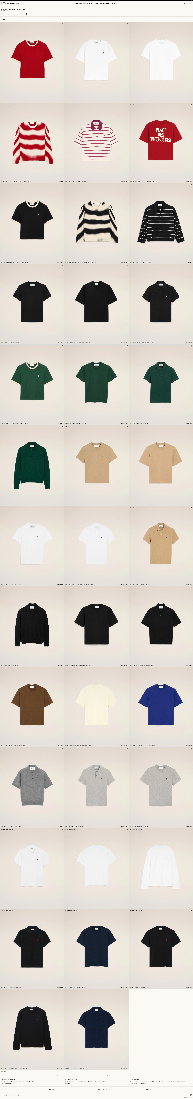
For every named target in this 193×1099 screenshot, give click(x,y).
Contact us (67, 1083)
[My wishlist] (189, 3)
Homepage (3, 1071)
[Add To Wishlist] (62, 23)
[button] (183, 1095)
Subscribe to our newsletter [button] (6, 1083)
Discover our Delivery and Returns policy (138, 1083)
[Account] (186, 3)
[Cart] (191, 3)
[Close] (191, 0)
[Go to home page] (10, 3)
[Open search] (184, 3)
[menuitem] (76, 3)
